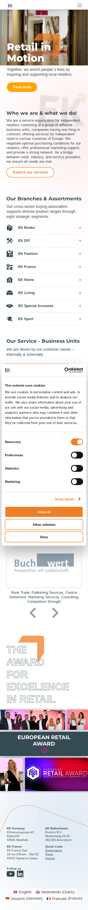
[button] (79, 5)
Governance (53, 850)
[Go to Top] (81, 903)
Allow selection (44, 524)
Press (49, 854)
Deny (44, 537)
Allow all (44, 512)
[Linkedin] (20, 874)
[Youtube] (10, 874)
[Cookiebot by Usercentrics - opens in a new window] (64, 370)
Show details (64, 499)
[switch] (77, 455)
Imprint (50, 858)
